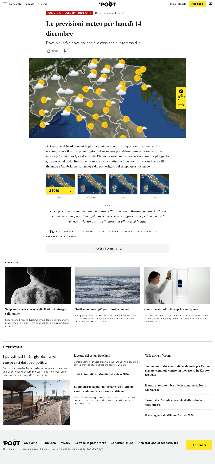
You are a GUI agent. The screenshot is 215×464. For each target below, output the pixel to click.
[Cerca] (38, 4)
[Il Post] (107, 4)
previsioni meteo (146, 231)
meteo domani (95, 231)
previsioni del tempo (120, 231)
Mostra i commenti (108, 248)
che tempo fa (64, 231)
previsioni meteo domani (61, 236)
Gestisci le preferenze (90, 443)
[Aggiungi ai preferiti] (66, 51)
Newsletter (15, 3)
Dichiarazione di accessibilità (158, 443)
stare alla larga (104, 221)
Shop (173, 3)
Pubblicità (48, 443)
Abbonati (197, 4)
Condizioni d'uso (122, 443)
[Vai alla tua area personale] (210, 4)
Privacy (65, 443)
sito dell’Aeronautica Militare (121, 211)
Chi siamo (30, 443)
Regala (182, 3)
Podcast (29, 3)
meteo (80, 231)
